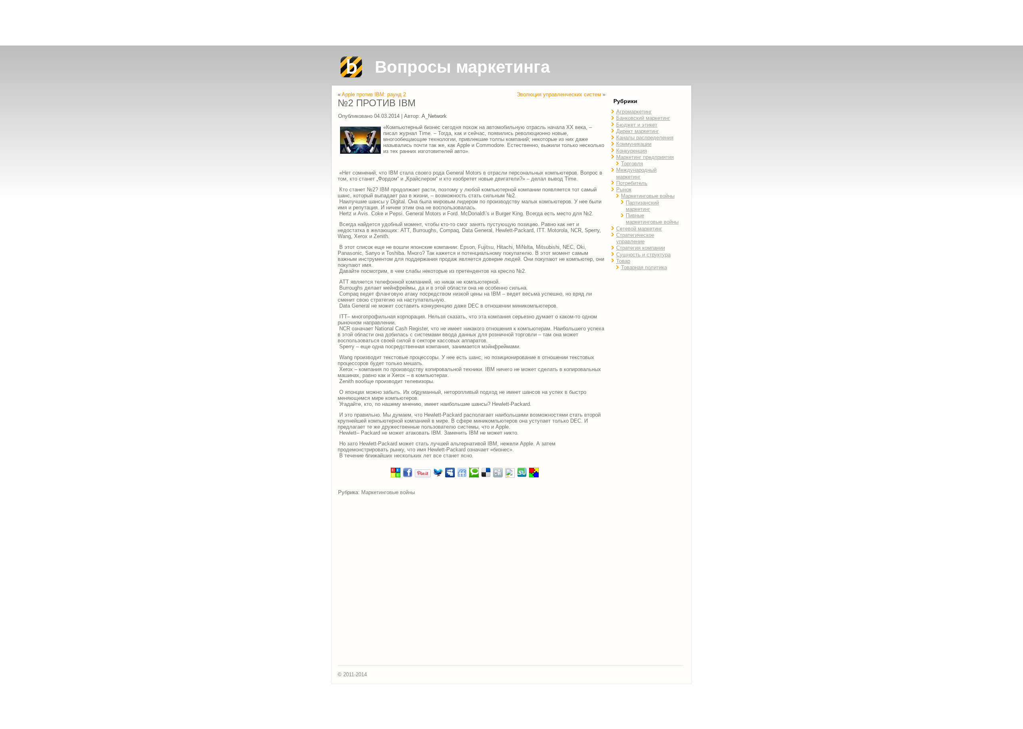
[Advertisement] (511, 23)
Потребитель (631, 183)
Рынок (623, 190)
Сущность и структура (643, 255)
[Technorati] (474, 476)
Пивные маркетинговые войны (652, 219)
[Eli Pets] (534, 476)
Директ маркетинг (637, 131)
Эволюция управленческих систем (559, 94)
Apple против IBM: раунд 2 (374, 94)
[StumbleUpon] (522, 476)
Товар (623, 261)
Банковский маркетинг (643, 118)
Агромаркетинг (634, 112)
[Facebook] (407, 476)
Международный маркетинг (636, 173)
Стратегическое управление (635, 238)
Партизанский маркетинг (642, 206)
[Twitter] (438, 476)
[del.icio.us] (486, 476)
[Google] (510, 476)
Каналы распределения (644, 138)
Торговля (632, 164)
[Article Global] (395, 476)
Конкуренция (631, 151)
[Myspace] (450, 476)
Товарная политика (644, 267)
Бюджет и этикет (636, 125)
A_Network (434, 116)
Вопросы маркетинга (462, 67)
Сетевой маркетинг (639, 229)
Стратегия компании (640, 248)
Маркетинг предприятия (645, 157)
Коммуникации (633, 144)
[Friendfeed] (462, 476)
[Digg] (498, 476)
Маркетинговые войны (388, 492)
